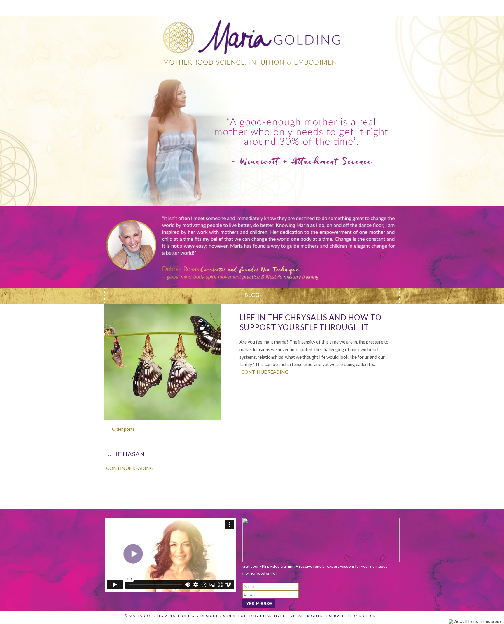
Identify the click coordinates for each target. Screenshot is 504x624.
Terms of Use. (364, 615)
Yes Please (259, 603)
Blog (306, 7)
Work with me (268, 7)
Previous (110, 243)
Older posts (121, 429)
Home (130, 7)
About (160, 7)
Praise (335, 7)
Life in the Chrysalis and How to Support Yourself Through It (310, 322)
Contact (369, 7)
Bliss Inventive (278, 615)
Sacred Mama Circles (209, 7)
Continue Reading (264, 371)
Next (393, 243)
